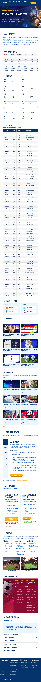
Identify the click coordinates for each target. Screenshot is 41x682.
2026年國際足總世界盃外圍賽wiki (22, 480)
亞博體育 (28, 501)
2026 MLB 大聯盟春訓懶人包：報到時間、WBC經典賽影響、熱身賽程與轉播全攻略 (29, 421)
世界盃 (7, 679)
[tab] (5, 442)
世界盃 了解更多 (20, 657)
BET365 (24, 501)
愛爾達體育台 (11, 307)
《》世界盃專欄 (17, 321)
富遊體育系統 (29, 307)
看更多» (4, 426)
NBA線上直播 (29, 311)
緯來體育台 (11, 311)
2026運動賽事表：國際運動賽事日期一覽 (29, 404)
